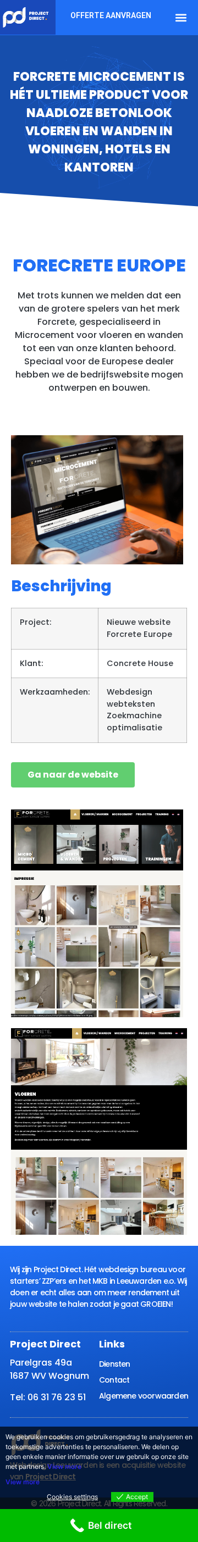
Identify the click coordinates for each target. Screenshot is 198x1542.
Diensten (114, 1363)
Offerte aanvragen (110, 15)
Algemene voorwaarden (143, 1395)
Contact (114, 1379)
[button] (181, 17)
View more (64, 1466)
